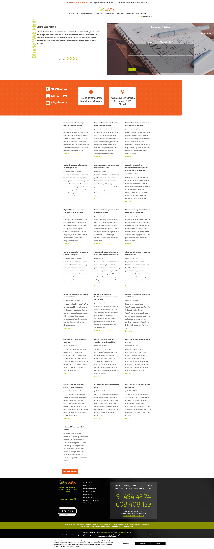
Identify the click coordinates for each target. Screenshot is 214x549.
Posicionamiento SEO (89, 488)
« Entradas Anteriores (70, 471)
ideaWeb (140, 16)
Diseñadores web (70, 524)
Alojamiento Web (116, 526)
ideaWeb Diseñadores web (91, 483)
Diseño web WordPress (90, 497)
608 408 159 (84, 3)
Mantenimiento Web (86, 13)
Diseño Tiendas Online (89, 503)
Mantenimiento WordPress (91, 500)
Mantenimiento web (89, 491)
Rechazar (142, 543)
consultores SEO (122, 532)
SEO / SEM (104, 216)
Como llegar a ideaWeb (68, 499)
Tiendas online (120, 13)
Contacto (143, 13)
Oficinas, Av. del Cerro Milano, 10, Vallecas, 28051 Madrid (67, 489)
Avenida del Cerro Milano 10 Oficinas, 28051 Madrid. (123, 100)
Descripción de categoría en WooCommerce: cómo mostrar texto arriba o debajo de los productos (136, 167)
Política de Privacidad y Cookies (71, 546)
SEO (78, 13)
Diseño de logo (98, 13)
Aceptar (158, 543)
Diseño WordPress (109, 13)
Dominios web (105, 526)
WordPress (104, 171)
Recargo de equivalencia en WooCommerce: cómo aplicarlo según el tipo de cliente (106, 296)
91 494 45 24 (75, 3)
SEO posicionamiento (92, 524)
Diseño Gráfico (95, 526)
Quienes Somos (130, 13)
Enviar (132, 69)
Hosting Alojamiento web (139, 216)
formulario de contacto (133, 515)
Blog (137, 13)
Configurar (126, 543)
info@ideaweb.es (59, 102)
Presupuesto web (128, 526)
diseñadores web (106, 532)
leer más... (66, 154)
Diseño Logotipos (135, 524)
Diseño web (71, 13)
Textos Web (145, 524)
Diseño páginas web (76, 129)
